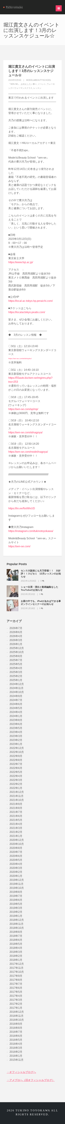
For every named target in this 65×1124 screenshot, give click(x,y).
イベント (42, 84)
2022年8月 (16, 760)
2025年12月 (17, 648)
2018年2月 (16, 955)
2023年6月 (16, 724)
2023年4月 (16, 732)
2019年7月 (16, 896)
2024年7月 (16, 700)
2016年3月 (16, 1047)
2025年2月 (16, 676)
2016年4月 (16, 1043)
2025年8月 (16, 656)
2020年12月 (17, 840)
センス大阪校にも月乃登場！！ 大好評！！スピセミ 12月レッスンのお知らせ (41, 573)
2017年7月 (16, 983)
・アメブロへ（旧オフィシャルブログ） (31, 1080)
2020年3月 (16, 868)
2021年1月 (16, 836)
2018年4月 (16, 947)
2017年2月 (16, 1003)
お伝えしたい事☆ (29, 84)
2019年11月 (17, 884)
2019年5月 (16, 903)
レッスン (37, 88)
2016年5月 (16, 1039)
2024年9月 (16, 696)
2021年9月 (16, 804)
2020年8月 (16, 848)
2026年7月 (16, 628)
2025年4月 (16, 668)
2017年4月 (16, 995)
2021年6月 (16, 816)
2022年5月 (16, 772)
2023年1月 (16, 744)
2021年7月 (16, 812)
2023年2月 (16, 740)
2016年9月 (16, 1023)
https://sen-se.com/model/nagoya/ (28, 451)
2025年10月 (17, 652)
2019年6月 (16, 900)
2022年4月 (16, 776)
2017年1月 (16, 1007)
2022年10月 (17, 752)
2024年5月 (16, 708)
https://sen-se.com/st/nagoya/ (25, 432)
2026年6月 (16, 632)
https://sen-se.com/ (19, 546)
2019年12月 (17, 880)
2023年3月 (16, 736)
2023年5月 (16, 728)
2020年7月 (16, 852)
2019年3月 (16, 907)
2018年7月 (16, 935)
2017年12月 (17, 963)
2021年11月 (17, 796)
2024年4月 (16, 712)
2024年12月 (17, 684)
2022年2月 (16, 784)
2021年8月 (16, 808)
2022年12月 (17, 748)
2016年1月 (16, 1055)
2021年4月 (16, 824)
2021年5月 (16, 820)
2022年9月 (16, 756)
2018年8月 (16, 931)
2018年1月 (16, 959)
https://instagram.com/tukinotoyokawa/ (30, 531)
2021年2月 (16, 832)
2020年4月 (16, 864)
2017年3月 (16, 999)
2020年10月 (17, 844)
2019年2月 (16, 911)
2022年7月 (16, 764)
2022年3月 (16, 780)
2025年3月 (16, 672)
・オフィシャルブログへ (21, 1072)
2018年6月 (16, 939)
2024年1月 (16, 716)
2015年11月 (17, 1059)
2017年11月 (17, 967)
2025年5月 (16, 664)
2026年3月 (16, 640)
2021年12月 (17, 792)
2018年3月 (16, 951)
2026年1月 (16, 644)
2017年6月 (16, 987)
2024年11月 (17, 688)
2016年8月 (16, 1027)
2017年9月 (16, 975)
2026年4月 (16, 636)
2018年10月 (17, 927)
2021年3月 (16, 828)
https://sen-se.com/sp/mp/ (23, 409)
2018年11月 (17, 923)
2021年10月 (17, 800)
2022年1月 (16, 788)
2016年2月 (16, 1051)
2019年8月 (16, 892)
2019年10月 (17, 888)
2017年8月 (16, 979)
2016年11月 (17, 1015)
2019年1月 (16, 915)
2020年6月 (16, 856)
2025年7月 (16, 660)
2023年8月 (16, 720)
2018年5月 (16, 943)
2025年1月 (16, 680)
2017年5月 (16, 991)
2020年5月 (16, 860)
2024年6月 (16, 704)
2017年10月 (17, 971)
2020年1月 (16, 876)
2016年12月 (17, 1011)
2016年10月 (17, 1019)
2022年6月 (16, 768)
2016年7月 (16, 1031)
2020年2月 (16, 872)
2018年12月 (17, 919)
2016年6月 (16, 1035)
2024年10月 (17, 692)
